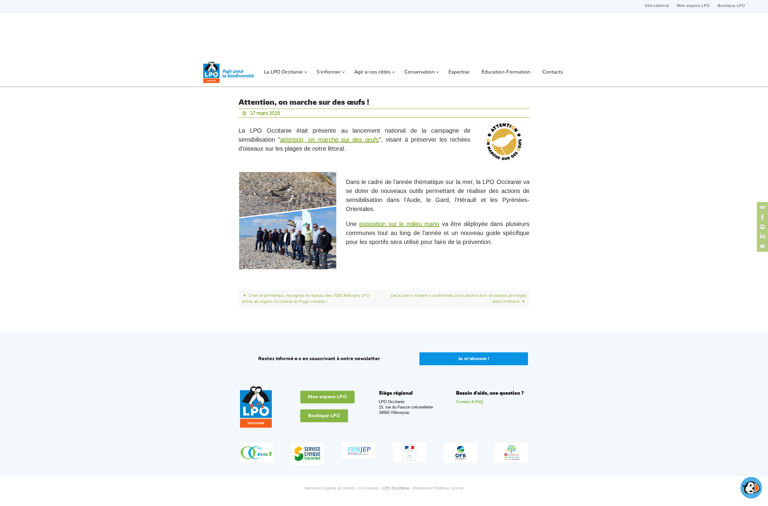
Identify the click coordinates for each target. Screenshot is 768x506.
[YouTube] (761, 246)
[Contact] (761, 207)
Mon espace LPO (693, 6)
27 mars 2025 (265, 113)
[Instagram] (761, 227)
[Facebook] (761, 217)
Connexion (368, 488)
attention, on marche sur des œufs (329, 139)
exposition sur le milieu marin (399, 224)
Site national (657, 6)
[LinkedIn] (761, 236)
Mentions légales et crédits (329, 488)
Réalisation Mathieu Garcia (438, 488)
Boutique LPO (731, 6)
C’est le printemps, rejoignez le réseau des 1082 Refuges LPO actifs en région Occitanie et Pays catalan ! (306, 298)
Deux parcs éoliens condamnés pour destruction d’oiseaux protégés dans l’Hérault (458, 298)
